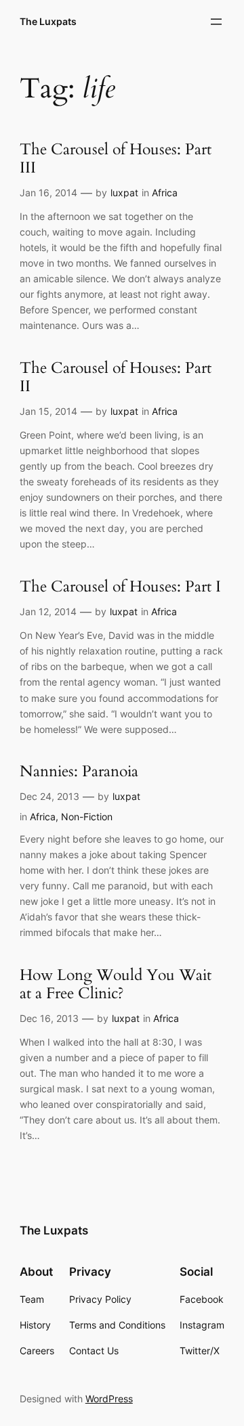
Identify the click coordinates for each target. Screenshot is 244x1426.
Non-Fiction (87, 816)
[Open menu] (216, 22)
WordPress (109, 1398)
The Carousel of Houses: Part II (115, 377)
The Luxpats (48, 21)
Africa (165, 192)
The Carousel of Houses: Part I (120, 587)
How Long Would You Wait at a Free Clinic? (115, 984)
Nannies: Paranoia (79, 772)
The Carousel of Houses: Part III (115, 159)
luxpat (124, 192)
